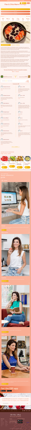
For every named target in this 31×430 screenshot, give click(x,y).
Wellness (12, 410)
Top (15, 9)
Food (6, 410)
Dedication (6, 424)
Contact (6, 425)
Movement (8, 410)
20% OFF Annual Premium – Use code (15, 0)
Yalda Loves (2, 424)
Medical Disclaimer (6, 421)
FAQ (5, 420)
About (1, 425)
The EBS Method (3, 410)
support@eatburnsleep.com (13, 420)
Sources (6, 423)
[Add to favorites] (4, 158)
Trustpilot (27, 422)
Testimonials (2, 423)
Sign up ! (17, 71)
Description (15, 11)
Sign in (13, 71)
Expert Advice (15, 410)
